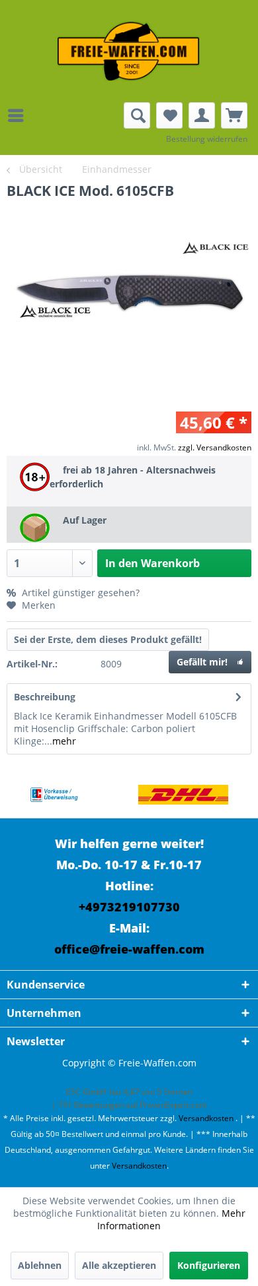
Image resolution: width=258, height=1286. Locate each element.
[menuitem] (19, 115)
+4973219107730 (129, 907)
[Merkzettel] (169, 115)
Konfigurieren (208, 1265)
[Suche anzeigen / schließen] (137, 115)
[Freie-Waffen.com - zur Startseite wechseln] (129, 51)
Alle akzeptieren (119, 1265)
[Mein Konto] (202, 115)
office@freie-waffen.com (129, 949)
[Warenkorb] (234, 115)
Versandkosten (206, 1118)
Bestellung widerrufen (206, 138)
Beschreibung (44, 696)
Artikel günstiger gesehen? (79, 592)
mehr (64, 741)
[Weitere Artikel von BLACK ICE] (216, 248)
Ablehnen (40, 1265)
